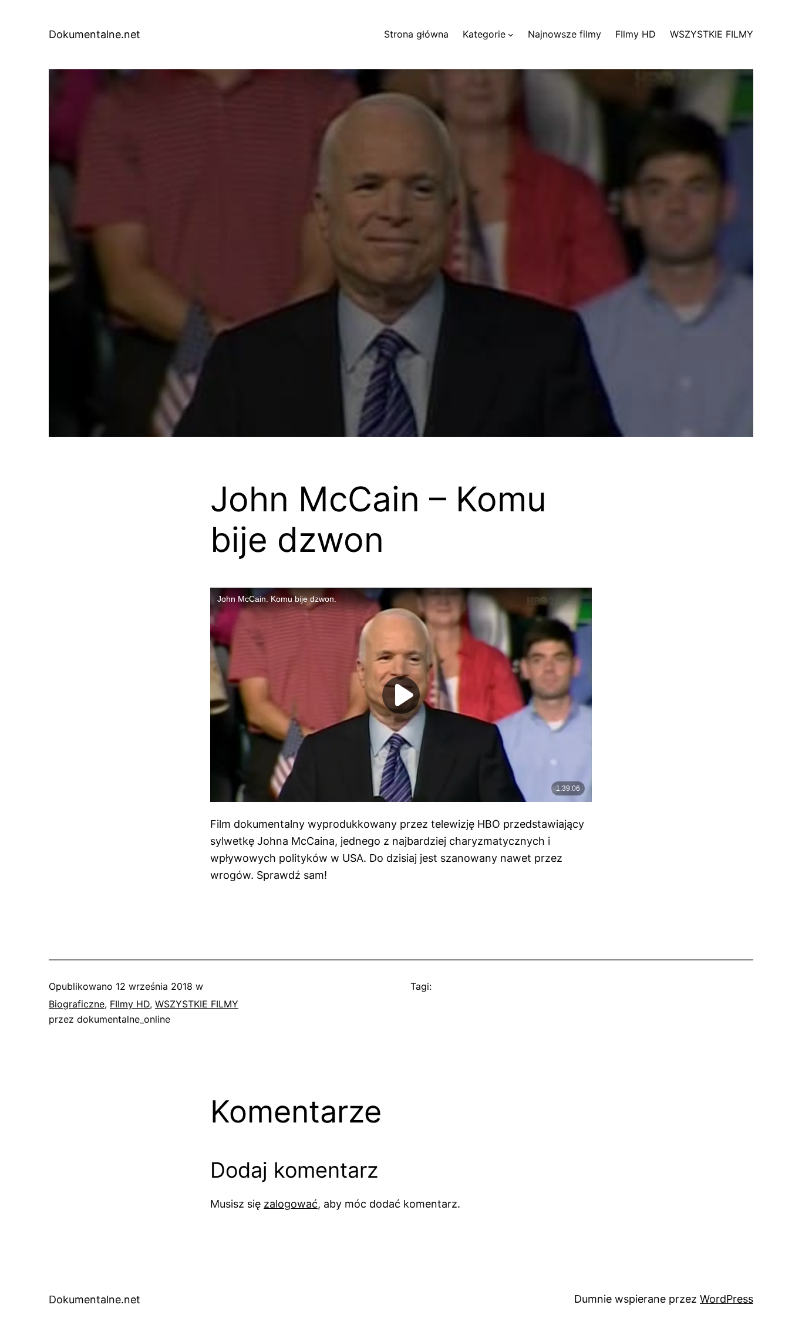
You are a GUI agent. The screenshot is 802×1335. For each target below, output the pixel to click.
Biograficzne (77, 1004)
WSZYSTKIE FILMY (196, 1004)
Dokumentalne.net (94, 34)
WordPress (726, 1299)
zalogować (291, 1204)
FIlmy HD (130, 1004)
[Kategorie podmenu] (511, 35)
